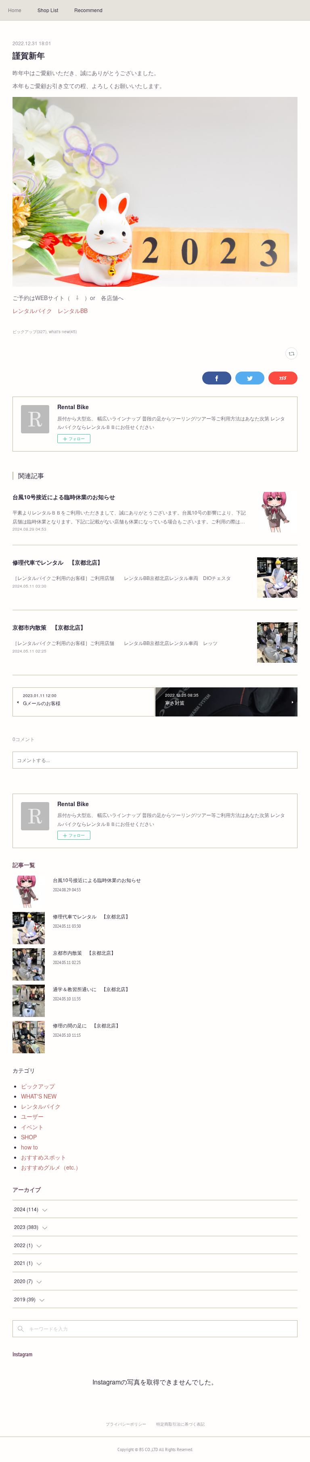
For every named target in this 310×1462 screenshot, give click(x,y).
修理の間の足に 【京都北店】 (87, 1025)
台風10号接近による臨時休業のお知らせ (64, 497)
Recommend (88, 9)
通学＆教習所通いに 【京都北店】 (91, 988)
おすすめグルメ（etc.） (51, 1167)
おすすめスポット (43, 1157)
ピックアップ (38, 1086)
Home (14, 9)
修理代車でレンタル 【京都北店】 (58, 562)
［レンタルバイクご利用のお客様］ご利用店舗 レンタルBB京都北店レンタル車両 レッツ (115, 642)
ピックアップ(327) (29, 331)
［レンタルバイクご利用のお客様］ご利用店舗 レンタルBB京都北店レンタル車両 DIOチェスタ (122, 577)
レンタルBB (73, 311)
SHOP (29, 1137)
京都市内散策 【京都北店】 (49, 627)
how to (29, 1147)
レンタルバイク (32, 311)
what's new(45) (63, 331)
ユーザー (32, 1116)
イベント (32, 1127)
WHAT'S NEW (39, 1096)
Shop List (48, 9)
